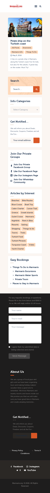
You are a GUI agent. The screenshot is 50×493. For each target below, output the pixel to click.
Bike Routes (27, 200)
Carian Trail (32, 208)
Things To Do (31, 52)
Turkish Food (17, 236)
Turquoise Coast (19, 244)
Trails (22, 232)
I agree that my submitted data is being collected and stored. (25, 348)
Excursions (27, 48)
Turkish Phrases (19, 240)
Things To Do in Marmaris (26, 267)
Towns (15, 232)
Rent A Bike (27, 220)
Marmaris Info (17, 52)
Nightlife (15, 220)
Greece (15, 212)
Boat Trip (29, 204)
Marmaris (30, 216)
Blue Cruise (17, 204)
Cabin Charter (18, 208)
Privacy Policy (17, 451)
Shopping (16, 228)
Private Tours (21, 279)
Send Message (19, 356)
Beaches (15, 200)
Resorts (15, 224)
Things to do (28, 228)
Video (31, 244)
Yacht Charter (18, 248)
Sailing (24, 224)
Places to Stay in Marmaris (26, 283)
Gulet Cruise (17, 216)
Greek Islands (27, 212)
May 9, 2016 (17, 55)
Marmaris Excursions (25, 271)
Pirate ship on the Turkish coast (20, 42)
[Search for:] (25, 89)
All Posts (15, 48)
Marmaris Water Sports (26, 275)
